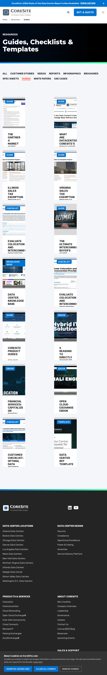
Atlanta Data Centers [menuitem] (13, 531)
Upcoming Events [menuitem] (66, 638)
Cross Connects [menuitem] (10, 624)
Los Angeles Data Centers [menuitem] (15, 549)
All (5, 73)
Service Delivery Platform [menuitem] (69, 554)
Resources (15, 20)
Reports (54, 73)
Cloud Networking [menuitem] (11, 611)
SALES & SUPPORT (68, 650)
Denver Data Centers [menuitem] (13, 545)
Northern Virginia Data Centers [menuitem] (18, 563)
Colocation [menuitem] (8, 602)
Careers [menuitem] (61, 620)
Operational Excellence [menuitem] (68, 540)
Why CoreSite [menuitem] (64, 602)
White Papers (42, 78)
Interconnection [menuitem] (11, 606)
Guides (27, 20)
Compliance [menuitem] (63, 536)
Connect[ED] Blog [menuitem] (66, 629)
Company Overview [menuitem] (66, 606)
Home (5, 20)
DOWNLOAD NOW (88, 3)
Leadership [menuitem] (62, 611)
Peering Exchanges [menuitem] (12, 633)
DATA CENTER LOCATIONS (18, 526)
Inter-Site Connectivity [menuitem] (14, 620)
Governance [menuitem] (63, 615)
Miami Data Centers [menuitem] (12, 554)
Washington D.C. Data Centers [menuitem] (17, 581)
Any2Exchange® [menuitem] (11, 638)
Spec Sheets (11, 78)
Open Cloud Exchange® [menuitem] (14, 615)
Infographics (72, 73)
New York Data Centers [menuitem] (14, 558)
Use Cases (60, 78)
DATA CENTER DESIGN (70, 526)
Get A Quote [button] (85, 12)
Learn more (38, 662)
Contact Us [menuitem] (63, 624)
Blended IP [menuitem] (8, 629)
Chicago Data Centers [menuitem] (13, 540)
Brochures (91, 73)
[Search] (68, 12)
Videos (41, 73)
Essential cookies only (18, 669)
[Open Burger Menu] (103, 12)
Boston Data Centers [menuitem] (13, 536)
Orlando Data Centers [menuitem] (13, 567)
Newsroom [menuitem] (62, 633)
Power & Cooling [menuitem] (65, 545)
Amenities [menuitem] (62, 549)
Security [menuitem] (61, 531)
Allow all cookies (46, 669)
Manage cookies (70, 669)
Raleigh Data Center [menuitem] (12, 572)
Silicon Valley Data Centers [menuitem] (16, 576)
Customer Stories (22, 73)
